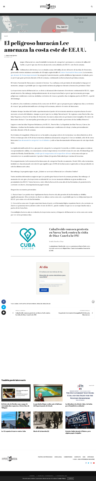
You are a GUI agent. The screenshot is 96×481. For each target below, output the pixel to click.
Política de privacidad (45, 457)
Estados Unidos (31, 303)
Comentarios (68, 457)
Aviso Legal (58, 457)
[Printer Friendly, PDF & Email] (93, 301)
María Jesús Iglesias (11, 55)
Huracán (39, 303)
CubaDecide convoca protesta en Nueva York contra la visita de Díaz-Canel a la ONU (68, 232)
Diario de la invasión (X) (41, 431)
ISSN (84, 457)
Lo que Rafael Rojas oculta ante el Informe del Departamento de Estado (47, 405)
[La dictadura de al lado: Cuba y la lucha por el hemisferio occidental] (80, 392)
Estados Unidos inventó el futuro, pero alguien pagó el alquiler (78, 432)
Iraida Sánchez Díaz (56, 241)
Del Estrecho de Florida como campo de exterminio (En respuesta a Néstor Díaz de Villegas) (15, 406)
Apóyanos (90, 457)
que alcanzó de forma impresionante (24, 75)
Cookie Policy (61, 478)
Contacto (77, 457)
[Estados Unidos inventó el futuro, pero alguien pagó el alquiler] (80, 420)
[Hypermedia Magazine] (48, 6)
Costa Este (22, 303)
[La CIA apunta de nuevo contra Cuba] (16, 420)
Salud (6, 36)
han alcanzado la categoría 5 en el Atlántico (34, 140)
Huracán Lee (46, 303)
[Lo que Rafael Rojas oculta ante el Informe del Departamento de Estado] (48, 392)
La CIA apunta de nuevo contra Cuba (13, 431)
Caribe (16, 303)
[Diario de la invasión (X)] (48, 420)
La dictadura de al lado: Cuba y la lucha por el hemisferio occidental (78, 405)
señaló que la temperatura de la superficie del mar (53, 153)
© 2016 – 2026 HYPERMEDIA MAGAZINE (84, 459)
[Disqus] (48, 347)
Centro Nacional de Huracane (71, 72)
